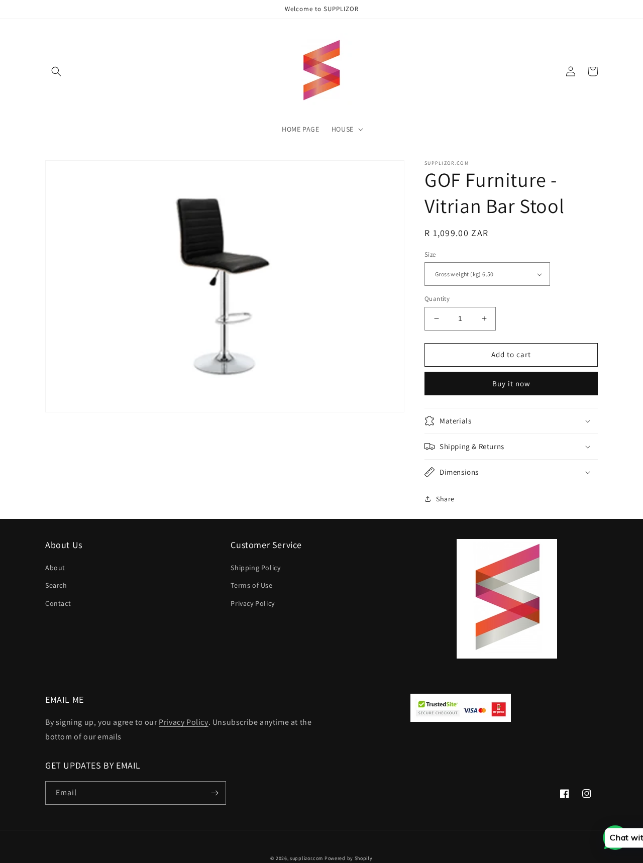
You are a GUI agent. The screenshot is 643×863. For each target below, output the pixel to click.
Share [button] (445, 498)
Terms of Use (251, 585)
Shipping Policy (255, 567)
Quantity (437, 298)
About (55, 567)
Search (56, 585)
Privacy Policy (252, 603)
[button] (56, 71)
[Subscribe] (214, 793)
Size (430, 254)
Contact (58, 603)
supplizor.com (306, 858)
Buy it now (511, 383)
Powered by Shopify (349, 858)
